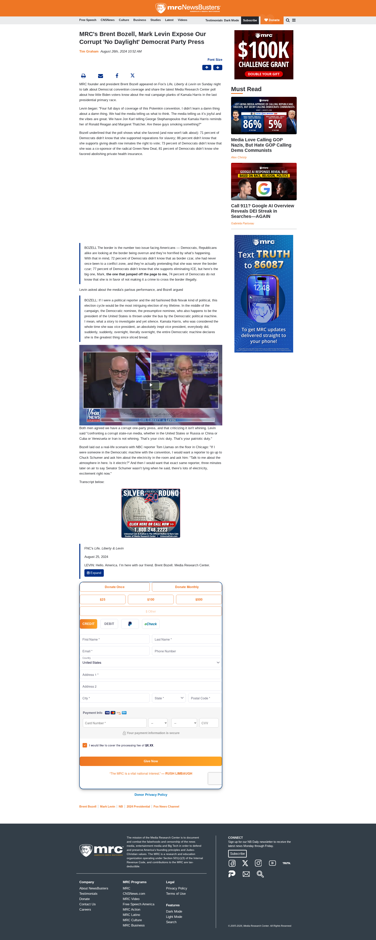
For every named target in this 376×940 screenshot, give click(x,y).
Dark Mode (231, 20)
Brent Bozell (87, 806)
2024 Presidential (138, 806)
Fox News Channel (166, 806)
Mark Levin (107, 806)
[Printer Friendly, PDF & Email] (100, 76)
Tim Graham (89, 51)
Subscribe (250, 20)
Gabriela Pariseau (242, 223)
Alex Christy (239, 157)
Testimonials (214, 20)
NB (121, 806)
